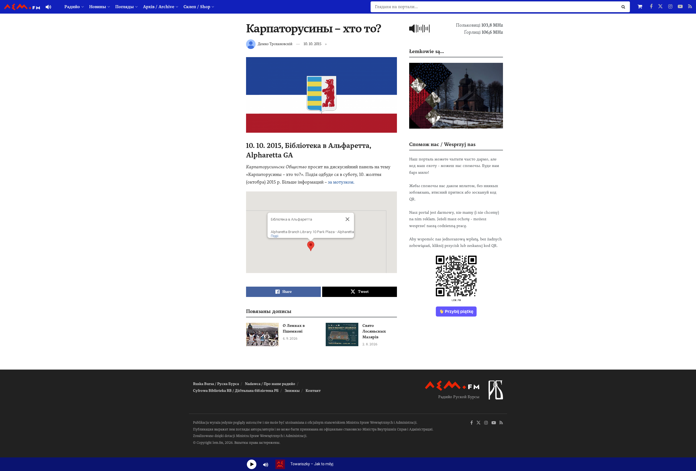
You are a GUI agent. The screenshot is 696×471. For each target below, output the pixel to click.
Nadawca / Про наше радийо (270, 384)
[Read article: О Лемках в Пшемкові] (262, 334)
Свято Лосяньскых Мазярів (374, 331)
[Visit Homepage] (22, 7)
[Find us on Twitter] (660, 6)
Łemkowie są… (426, 51)
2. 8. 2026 (369, 344)
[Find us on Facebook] (651, 6)
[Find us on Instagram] (670, 6)
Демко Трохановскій (275, 44)
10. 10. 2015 (312, 44)
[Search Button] (624, 6)
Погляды (124, 6)
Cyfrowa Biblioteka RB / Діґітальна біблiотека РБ (236, 391)
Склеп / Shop (197, 6)
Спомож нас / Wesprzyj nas (442, 144)
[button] (310, 246)
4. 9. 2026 (290, 338)
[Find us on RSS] (690, 6)
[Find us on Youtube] (680, 6)
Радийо (72, 6)
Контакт (313, 391)
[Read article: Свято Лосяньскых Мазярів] (342, 334)
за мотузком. (341, 182)
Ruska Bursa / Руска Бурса (216, 384)
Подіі (274, 236)
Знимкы (292, 391)
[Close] (347, 219)
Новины (97, 6)
